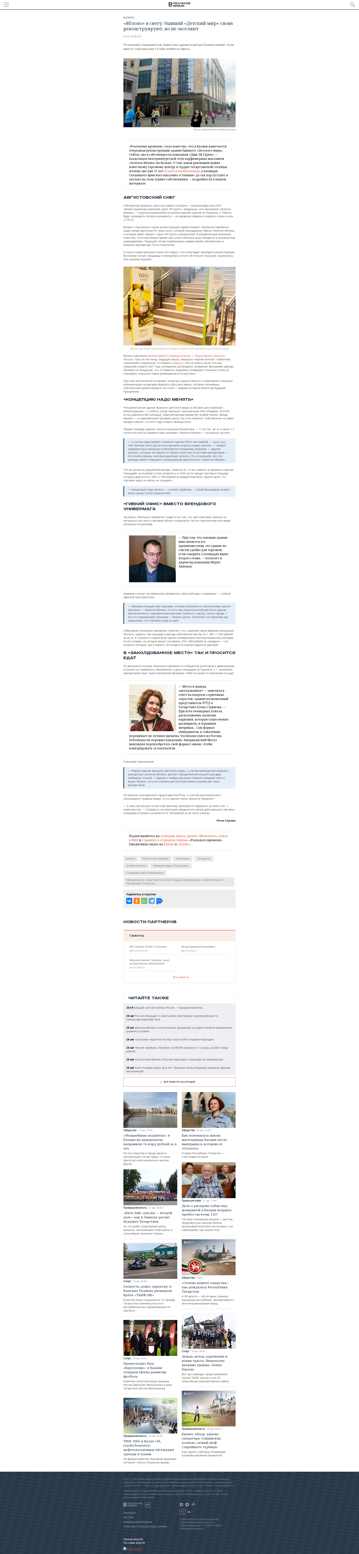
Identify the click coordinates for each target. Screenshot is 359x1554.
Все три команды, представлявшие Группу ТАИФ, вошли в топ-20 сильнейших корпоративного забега (205, 1368)
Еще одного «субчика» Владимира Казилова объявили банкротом (204, 1444)
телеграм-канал (172, 836)
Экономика (183, 858)
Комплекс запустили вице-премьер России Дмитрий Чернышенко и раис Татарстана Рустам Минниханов (147, 1375)
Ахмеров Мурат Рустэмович (171, 865)
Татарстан (204, 858)
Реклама (128, 1517)
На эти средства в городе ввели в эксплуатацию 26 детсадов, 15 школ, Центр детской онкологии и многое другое (150, 1149)
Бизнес (129, 17)
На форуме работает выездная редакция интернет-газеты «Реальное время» (149, 1451)
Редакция (129, 1513)
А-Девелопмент (136, 865)
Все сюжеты (181, 977)
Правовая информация (137, 1522)
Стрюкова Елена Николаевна (145, 872)
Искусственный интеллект (198, 948)
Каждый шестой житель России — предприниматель (164, 1007)
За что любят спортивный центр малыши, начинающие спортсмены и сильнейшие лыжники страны (148, 1223)
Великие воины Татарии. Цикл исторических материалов (149, 963)
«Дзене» (184, 844)
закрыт (177, 363)
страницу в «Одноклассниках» (165, 840)
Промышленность (135, 1207)
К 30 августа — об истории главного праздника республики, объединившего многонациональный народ (208, 1293)
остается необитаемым (182, 171)
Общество (129, 1130)
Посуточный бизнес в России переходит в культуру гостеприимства (174, 1059)
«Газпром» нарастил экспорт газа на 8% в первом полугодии (170, 1039)
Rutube (169, 844)
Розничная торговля (155, 858)
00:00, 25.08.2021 (132, 36)
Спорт (127, 1281)
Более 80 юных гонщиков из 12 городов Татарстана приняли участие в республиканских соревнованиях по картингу (149, 1298)
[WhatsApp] (144, 901)
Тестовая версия (134, 1542)
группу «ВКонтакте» (201, 836)
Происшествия (191, 1200)
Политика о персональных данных (145, 1526)
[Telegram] (152, 901)
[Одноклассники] (137, 901)
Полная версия (133, 1539)
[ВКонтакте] (129, 901)
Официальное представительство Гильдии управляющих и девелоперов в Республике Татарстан (174, 881)
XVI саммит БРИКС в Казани (148, 948)
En (189, 1512)
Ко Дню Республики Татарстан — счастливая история (204, 1145)
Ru (182, 1511)
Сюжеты (136, 935)
